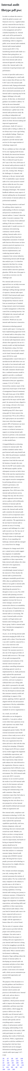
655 (18, 1065)
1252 (4, 1065)
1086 (4, 1069)
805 (12, 1067)
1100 (8, 1062)
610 (22, 1060)
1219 (12, 1060)
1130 (17, 1060)
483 (16, 1067)
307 (3, 1062)
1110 (8, 1065)
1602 (13, 1065)
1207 (17, 1058)
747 (3, 1060)
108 (13, 1062)
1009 (17, 1062)
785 (3, 1058)
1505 (22, 1062)
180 (12, 1058)
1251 (23, 1065)
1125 (21, 1067)
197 (8, 1058)
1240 (21, 1058)
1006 (13, 1069)
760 (8, 1060)
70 (3, 1067)
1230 (8, 1069)
